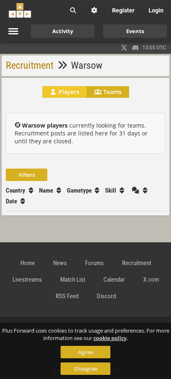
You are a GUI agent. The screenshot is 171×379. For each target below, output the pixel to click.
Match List (72, 279)
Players (68, 92)
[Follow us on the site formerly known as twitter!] (124, 47)
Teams (112, 92)
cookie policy (110, 338)
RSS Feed (67, 296)
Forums (94, 263)
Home (27, 263)
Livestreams (27, 279)
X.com (151, 279)
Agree (85, 352)
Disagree (85, 368)
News (60, 263)
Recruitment (30, 65)
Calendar (114, 279)
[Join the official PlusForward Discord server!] (136, 47)
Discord (106, 296)
